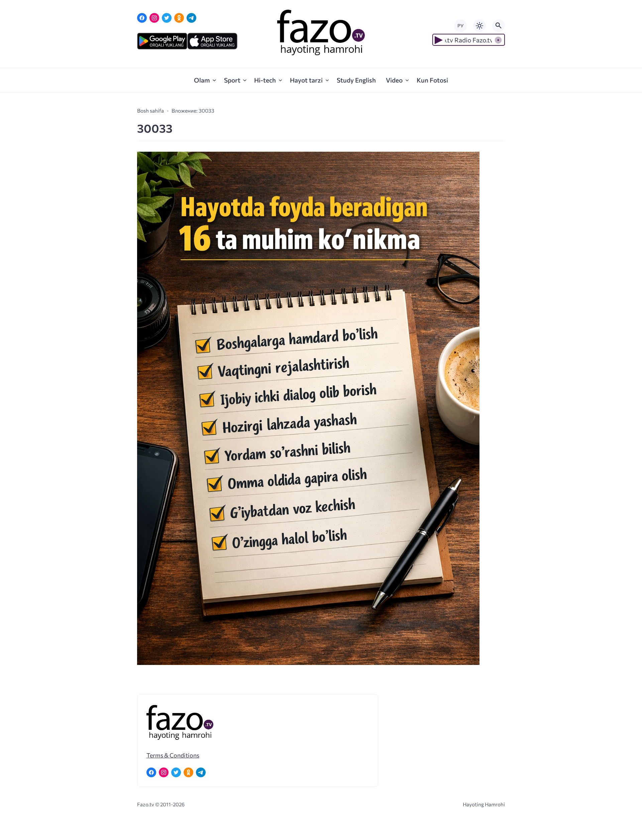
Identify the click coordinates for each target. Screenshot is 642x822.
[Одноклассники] (179, 18)
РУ (460, 25)
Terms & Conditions (172, 755)
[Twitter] (167, 18)
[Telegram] (191, 18)
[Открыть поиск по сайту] (498, 25)
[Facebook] (142, 18)
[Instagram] (154, 18)
